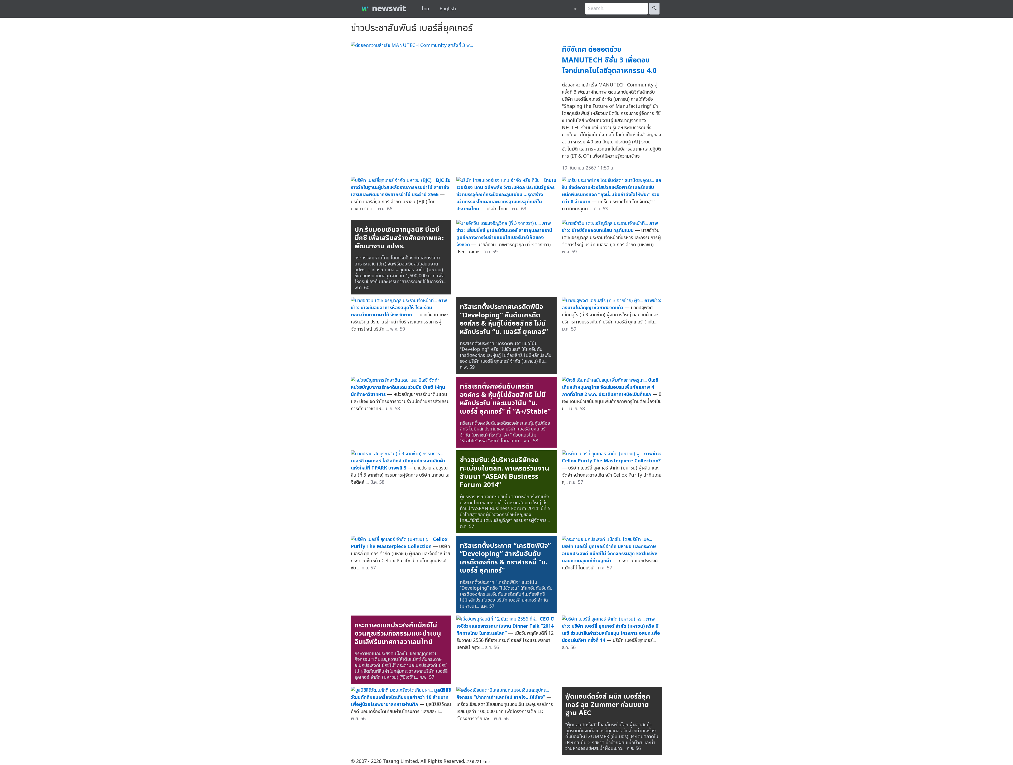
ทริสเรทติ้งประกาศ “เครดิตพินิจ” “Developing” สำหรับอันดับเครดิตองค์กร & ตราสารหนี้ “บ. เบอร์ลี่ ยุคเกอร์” (505, 558)
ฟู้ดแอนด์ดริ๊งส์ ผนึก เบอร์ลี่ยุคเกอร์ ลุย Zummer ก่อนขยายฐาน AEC (607, 704)
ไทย (425, 8)
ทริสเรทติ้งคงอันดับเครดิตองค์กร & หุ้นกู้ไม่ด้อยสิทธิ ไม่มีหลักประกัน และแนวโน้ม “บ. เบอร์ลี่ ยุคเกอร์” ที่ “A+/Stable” (505, 399)
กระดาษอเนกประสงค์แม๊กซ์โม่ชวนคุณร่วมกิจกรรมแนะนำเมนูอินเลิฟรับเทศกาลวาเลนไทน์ (398, 633)
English (447, 8)
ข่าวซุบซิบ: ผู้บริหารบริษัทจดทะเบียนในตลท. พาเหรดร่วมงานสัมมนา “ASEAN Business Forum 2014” (504, 472)
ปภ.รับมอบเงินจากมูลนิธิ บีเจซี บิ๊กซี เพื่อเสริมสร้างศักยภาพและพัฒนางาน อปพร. (399, 238)
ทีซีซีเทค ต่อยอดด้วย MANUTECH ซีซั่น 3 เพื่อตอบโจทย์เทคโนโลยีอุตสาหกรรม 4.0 (609, 60)
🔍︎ (654, 8)
